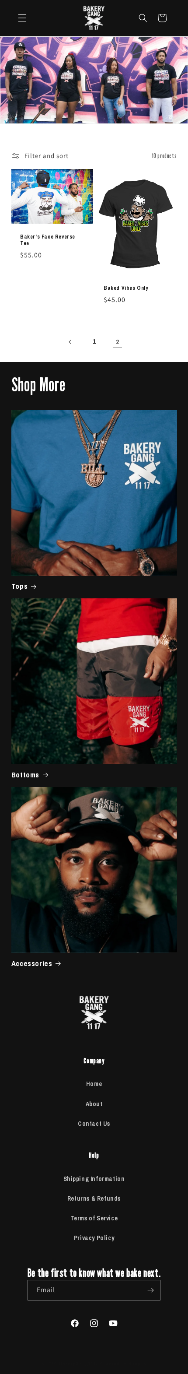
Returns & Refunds (94, 1198)
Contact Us (94, 1124)
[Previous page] (70, 341)
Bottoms (25, 775)
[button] (22, 18)
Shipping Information (94, 1179)
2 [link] (117, 341)
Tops (19, 586)
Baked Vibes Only (126, 288)
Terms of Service (94, 1218)
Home (94, 1084)
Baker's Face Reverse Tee (47, 240)
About (94, 1104)
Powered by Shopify (123, 1363)
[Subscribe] (150, 1290)
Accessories (31, 963)
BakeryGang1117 (78, 1363)
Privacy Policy (94, 1238)
